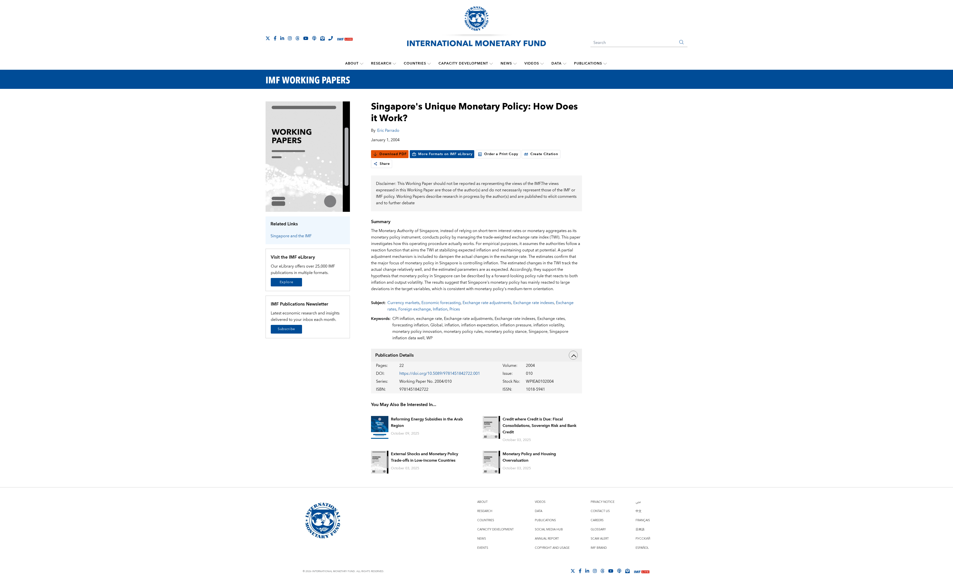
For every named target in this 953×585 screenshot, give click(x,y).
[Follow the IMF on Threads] (298, 38)
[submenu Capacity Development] (491, 63)
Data (556, 64)
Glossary (598, 529)
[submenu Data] (565, 63)
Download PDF (393, 154)
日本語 (640, 529)
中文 (639, 511)
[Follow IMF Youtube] (305, 38)
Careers (597, 520)
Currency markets (403, 302)
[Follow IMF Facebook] (275, 38)
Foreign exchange (414, 309)
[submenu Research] (394, 63)
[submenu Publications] (605, 63)
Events (482, 548)
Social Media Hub (549, 529)
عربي (638, 502)
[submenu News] (515, 63)
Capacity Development (463, 64)
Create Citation (544, 154)
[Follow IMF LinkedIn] (282, 38)
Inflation (440, 309)
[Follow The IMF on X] (268, 38)
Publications (588, 64)
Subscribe (286, 329)
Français (643, 520)
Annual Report (547, 538)
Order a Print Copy (501, 154)
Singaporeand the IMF (291, 236)
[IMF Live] (345, 38)
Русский (643, 538)
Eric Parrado (388, 130)
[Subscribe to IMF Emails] (322, 38)
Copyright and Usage (552, 548)
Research (381, 64)
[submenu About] (362, 63)
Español (642, 548)
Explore (286, 282)
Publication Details (394, 355)
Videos (531, 64)
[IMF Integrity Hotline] (330, 38)
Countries (415, 64)
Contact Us (600, 511)
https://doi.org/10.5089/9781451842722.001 (439, 373)
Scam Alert (600, 538)
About (352, 64)
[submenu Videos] (542, 63)
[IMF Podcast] (314, 38)
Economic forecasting (441, 302)
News (506, 64)
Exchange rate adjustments (487, 302)
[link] (375, 164)
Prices (454, 309)
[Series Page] (308, 156)
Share (385, 164)
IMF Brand (599, 548)
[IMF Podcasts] (619, 571)
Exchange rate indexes (533, 302)
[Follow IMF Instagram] (290, 38)
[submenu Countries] (429, 63)
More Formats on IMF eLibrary (445, 154)
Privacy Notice (602, 502)
